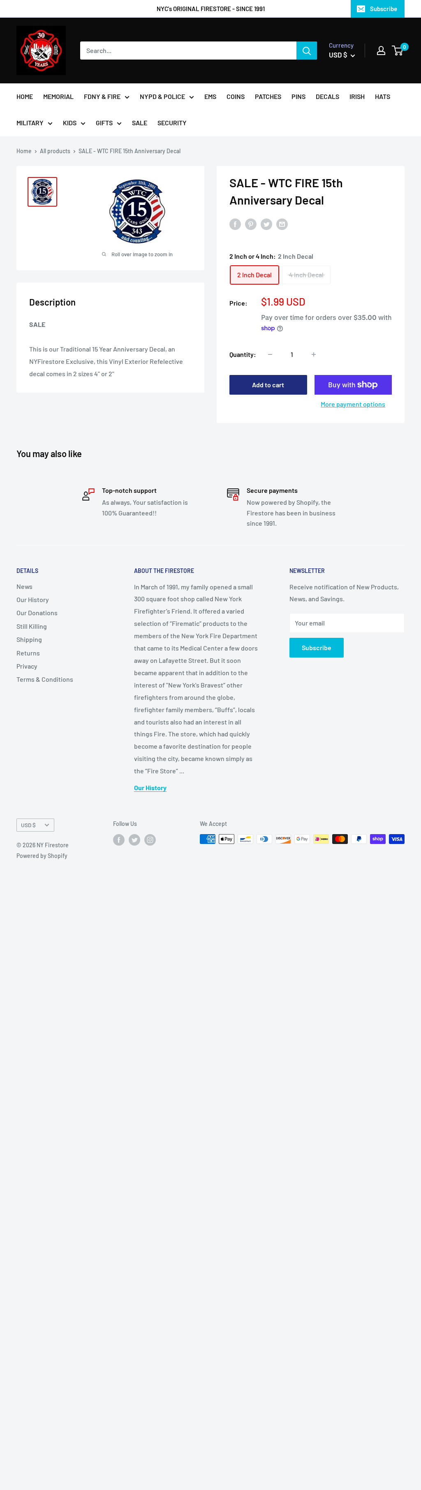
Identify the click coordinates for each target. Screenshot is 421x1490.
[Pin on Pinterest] (251, 223)
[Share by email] (282, 223)
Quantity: (242, 354)
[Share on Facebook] (235, 223)
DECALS (327, 96)
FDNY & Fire (102, 96)
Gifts (104, 122)
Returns (28, 653)
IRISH (357, 96)
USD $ (28, 824)
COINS (236, 96)
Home (24, 150)
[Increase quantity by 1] (313, 354)
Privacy (26, 666)
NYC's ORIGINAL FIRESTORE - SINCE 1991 (211, 8)
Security (172, 122)
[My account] (381, 50)
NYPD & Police (162, 96)
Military (30, 122)
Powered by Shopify (41, 855)
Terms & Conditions (44, 679)
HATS (382, 96)
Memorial (58, 96)
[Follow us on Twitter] (134, 840)
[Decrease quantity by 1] (270, 354)
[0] (398, 50)
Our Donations (37, 612)
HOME (24, 96)
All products (55, 150)
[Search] (306, 50)
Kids (69, 122)
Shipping (29, 639)
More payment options (353, 404)
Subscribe (383, 8)
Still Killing (31, 626)
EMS (210, 96)
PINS (298, 96)
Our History (32, 599)
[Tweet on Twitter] (266, 223)
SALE (139, 122)
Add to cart (268, 385)
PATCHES (268, 96)
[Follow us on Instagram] (150, 840)
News (24, 586)
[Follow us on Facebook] (119, 840)
